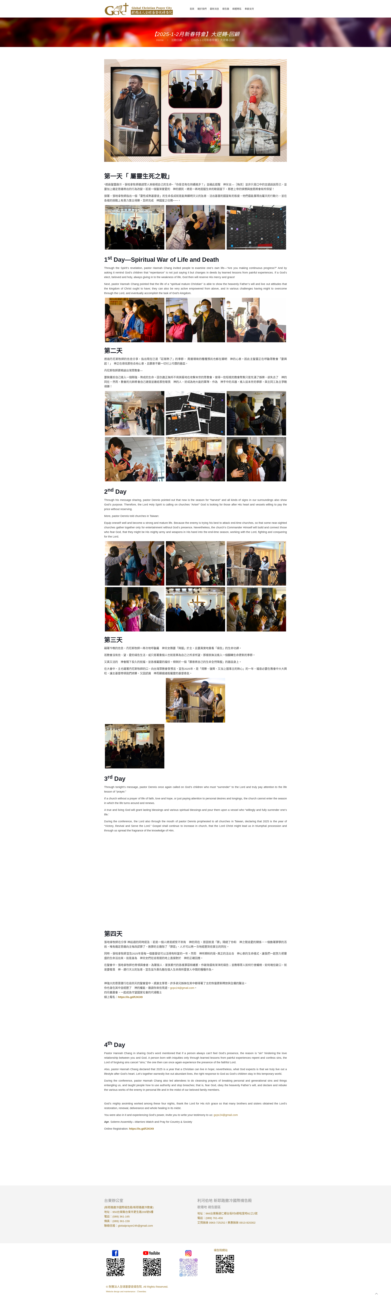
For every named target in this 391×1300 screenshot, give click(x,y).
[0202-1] (127, 1018)
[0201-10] (134, 903)
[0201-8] (195, 857)
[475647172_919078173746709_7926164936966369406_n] (256, 320)
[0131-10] (134, 609)
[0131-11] (195, 609)
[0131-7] (134, 563)
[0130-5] (195, 320)
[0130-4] (134, 320)
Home (160, 40)
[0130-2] (195, 227)
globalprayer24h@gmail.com (135, 1225)
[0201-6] (256, 746)
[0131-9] (256, 563)
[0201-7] (134, 857)
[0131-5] (195, 459)
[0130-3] (256, 227)
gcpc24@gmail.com (182, 987)
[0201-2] (195, 700)
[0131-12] (256, 609)
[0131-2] (195, 413)
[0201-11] (195, 903)
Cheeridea (141, 1291)
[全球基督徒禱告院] (138, 9)
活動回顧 (176, 40)
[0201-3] (256, 700)
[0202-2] (173, 1018)
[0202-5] (127, 1149)
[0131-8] (195, 563)
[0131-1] (134, 413)
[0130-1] (134, 227)
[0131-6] (256, 459)
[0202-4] (264, 1018)
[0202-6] (173, 1149)
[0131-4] (134, 459)
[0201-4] (134, 746)
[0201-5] (195, 746)
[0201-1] (134, 700)
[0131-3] (256, 413)
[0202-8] (264, 1149)
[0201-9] (256, 857)
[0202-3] (218, 1018)
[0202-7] (218, 1149)
